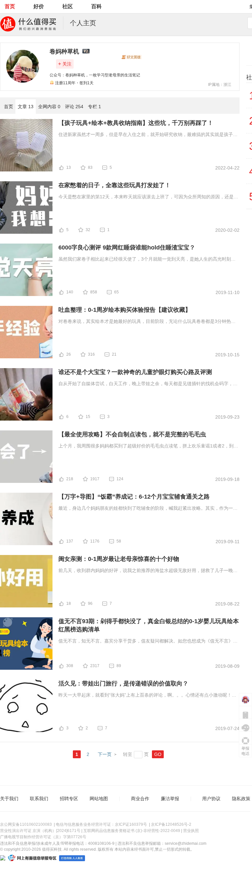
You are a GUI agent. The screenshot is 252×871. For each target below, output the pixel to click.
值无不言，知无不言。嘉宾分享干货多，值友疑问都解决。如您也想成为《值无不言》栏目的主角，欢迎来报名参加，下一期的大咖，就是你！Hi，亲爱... (148, 641)
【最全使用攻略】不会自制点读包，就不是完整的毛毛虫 (132, 434)
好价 (38, 6)
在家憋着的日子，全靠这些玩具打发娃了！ (114, 185)
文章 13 (25, 106)
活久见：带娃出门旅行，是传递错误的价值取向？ (123, 683)
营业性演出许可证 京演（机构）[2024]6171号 (40, 830)
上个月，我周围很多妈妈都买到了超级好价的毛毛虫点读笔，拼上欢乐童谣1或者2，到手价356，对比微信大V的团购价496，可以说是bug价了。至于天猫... (148, 446)
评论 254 (74, 106)
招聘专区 (69, 798)
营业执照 (191, 830)
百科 (96, 6)
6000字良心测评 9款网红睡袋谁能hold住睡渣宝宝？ (126, 247)
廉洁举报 (170, 798)
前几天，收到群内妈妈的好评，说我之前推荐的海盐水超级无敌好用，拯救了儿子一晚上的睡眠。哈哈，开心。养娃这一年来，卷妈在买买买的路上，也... (148, 571)
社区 (67, 6)
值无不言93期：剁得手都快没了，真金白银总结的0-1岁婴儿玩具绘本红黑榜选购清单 (148, 625)
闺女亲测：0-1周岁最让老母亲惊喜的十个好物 (118, 559)
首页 (10, 6)
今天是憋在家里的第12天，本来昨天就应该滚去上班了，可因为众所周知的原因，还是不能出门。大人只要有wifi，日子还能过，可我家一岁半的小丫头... (148, 197)
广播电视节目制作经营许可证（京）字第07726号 (43, 837)
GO (157, 754)
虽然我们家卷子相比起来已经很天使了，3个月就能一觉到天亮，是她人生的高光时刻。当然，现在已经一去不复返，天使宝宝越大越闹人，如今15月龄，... (147, 259)
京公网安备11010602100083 (26, 824)
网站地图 (99, 798)
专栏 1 (94, 106)
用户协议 (211, 798)
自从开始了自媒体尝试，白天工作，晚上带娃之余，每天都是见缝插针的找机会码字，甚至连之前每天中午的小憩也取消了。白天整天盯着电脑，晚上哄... (148, 384)
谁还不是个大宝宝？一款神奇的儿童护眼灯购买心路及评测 (135, 372)
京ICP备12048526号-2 (171, 824)
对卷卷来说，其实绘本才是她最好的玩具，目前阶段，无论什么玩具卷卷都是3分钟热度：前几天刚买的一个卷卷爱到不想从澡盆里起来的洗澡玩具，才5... (144, 322)
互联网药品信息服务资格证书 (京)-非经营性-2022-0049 (131, 830)
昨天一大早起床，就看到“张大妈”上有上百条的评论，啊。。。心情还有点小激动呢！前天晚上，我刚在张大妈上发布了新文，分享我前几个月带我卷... (147, 695)
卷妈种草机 (64, 51)
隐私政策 (241, 798)
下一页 (105, 754)
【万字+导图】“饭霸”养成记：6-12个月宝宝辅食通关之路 (134, 496)
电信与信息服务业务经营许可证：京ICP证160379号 (101, 824)
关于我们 (9, 798)
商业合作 (140, 798)
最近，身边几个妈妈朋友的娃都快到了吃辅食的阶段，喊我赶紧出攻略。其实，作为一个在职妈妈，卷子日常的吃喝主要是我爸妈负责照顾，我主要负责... (148, 508)
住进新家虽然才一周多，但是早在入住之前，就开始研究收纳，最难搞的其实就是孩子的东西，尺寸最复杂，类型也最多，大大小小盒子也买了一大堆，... (148, 135)
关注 (65, 64)
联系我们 (39, 798)
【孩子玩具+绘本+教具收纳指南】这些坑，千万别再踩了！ (135, 123)
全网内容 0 (49, 106)
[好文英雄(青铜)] (132, 57)
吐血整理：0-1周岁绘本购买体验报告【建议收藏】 (124, 310)
